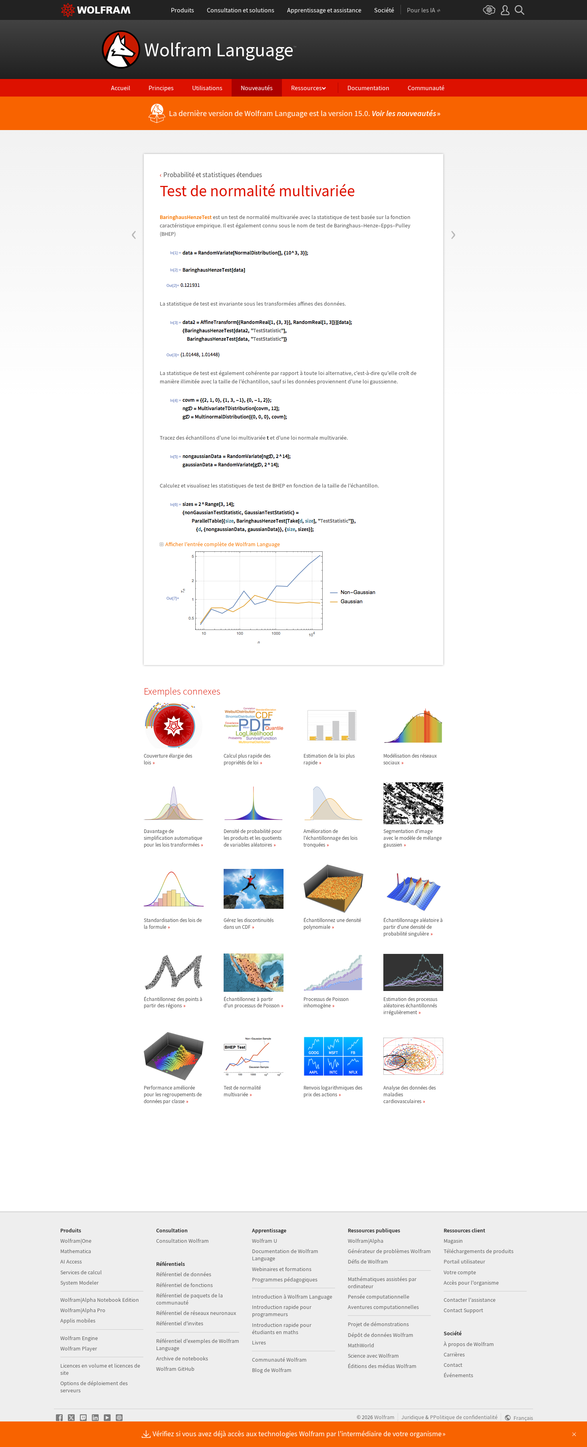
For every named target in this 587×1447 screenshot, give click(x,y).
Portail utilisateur (464, 1261)
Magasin (453, 1240)
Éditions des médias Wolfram (382, 1366)
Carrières (454, 1354)
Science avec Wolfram (373, 1355)
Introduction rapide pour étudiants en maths (281, 1328)
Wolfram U (264, 1240)
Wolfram (384, 1417)
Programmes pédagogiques (284, 1279)
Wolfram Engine (79, 1338)
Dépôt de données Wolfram (380, 1334)
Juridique (412, 1417)
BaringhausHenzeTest (186, 217)
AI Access (71, 1261)
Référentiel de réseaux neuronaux (196, 1313)
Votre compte (460, 1272)
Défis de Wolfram (368, 1261)
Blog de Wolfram (272, 1370)
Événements (458, 1375)
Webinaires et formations (281, 1269)
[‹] (134, 186)
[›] (453, 186)
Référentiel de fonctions (184, 1285)
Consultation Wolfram (182, 1240)
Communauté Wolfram (279, 1359)
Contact (453, 1364)
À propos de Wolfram (469, 1344)
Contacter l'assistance (470, 1299)
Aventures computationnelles (383, 1307)
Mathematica (75, 1251)
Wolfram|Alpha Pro (82, 1310)
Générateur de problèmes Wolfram (389, 1251)
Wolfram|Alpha (365, 1240)
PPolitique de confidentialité (464, 1417)
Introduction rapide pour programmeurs (281, 1310)
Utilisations (207, 88)
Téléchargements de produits (479, 1251)
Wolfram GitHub (175, 1368)
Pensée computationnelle (378, 1296)
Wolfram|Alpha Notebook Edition (99, 1299)
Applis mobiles (77, 1320)
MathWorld (361, 1345)
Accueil (120, 88)
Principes (161, 88)
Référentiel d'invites (179, 1323)
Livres (259, 1342)
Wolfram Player (78, 1348)
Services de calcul (81, 1272)
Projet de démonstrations (378, 1324)
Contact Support (463, 1310)
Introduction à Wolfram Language (292, 1296)
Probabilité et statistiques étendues (212, 174)
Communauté (426, 88)
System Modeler (79, 1282)
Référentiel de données (183, 1274)
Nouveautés (257, 88)
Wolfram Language (220, 49)
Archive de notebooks (182, 1358)
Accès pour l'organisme (471, 1282)
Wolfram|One (75, 1240)
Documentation (368, 88)
